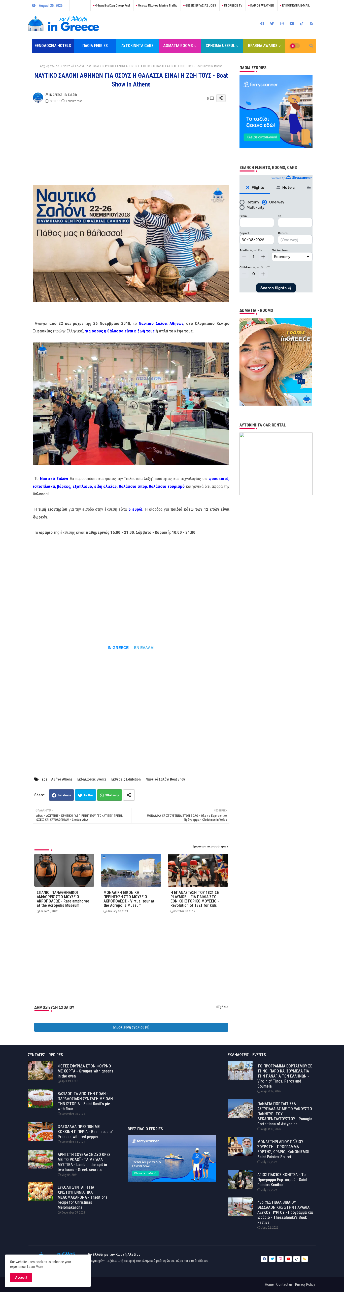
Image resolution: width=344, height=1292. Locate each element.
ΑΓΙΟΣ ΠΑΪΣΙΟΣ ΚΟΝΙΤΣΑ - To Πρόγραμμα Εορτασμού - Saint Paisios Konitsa (282, 1179)
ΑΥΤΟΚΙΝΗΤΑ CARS (137, 45)
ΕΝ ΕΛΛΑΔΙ (144, 648)
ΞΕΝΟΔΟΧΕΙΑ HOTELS (53, 45)
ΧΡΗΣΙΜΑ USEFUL (220, 45)
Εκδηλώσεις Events (91, 779)
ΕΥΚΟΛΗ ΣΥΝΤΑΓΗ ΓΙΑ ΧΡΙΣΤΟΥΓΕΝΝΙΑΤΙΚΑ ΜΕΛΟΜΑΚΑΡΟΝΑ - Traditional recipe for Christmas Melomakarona (83, 1197)
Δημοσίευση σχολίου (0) (131, 1027)
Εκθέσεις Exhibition (126, 779)
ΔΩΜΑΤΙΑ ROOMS (178, 45)
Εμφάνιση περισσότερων (210, 846)
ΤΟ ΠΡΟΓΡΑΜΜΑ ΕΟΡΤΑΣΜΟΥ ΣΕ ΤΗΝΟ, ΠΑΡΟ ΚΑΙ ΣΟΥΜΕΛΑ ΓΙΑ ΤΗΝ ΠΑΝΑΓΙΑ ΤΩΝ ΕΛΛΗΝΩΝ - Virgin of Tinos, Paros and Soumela (284, 1076)
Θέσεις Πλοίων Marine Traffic (157, 5)
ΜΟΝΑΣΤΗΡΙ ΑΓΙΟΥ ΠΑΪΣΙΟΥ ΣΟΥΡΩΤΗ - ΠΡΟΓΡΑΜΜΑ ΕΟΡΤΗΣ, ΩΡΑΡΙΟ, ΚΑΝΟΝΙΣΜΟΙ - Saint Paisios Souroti (284, 1149)
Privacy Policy (305, 1284)
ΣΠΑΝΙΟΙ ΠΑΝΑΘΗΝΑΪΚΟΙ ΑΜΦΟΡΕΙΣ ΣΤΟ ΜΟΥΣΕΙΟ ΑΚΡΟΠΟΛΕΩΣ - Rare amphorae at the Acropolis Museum (63, 899)
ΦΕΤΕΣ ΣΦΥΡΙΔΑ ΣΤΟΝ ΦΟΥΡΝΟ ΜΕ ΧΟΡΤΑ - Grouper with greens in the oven (85, 1071)
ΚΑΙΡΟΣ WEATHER (262, 5)
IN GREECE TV (232, 5)
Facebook (64, 795)
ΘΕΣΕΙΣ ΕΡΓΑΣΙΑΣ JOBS (200, 5)
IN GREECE (118, 648)
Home (269, 1284)
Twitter (88, 795)
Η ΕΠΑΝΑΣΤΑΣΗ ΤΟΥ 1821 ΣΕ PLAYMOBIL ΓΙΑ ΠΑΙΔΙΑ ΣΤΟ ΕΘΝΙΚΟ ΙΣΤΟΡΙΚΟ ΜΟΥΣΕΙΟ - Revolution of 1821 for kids (194, 899)
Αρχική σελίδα (49, 66)
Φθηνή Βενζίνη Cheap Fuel (112, 5)
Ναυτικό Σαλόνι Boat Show (81, 66)
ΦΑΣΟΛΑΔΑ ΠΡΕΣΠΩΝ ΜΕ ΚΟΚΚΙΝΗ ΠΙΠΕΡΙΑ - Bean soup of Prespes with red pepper (85, 1131)
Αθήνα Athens (61, 779)
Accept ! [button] (21, 1277)
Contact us (284, 1284)
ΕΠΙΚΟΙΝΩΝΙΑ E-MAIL (295, 5)
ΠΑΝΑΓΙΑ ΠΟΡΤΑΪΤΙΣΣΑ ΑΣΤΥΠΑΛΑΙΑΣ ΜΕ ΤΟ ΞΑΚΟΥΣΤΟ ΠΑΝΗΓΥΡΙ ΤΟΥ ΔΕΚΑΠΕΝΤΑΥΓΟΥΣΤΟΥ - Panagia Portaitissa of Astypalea (284, 1113)
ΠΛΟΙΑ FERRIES (95, 45)
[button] (311, 46)
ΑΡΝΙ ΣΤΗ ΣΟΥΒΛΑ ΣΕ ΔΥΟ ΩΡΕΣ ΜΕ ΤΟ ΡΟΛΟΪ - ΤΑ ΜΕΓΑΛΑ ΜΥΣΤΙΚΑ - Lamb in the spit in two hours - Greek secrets (84, 1162)
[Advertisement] (136, 146)
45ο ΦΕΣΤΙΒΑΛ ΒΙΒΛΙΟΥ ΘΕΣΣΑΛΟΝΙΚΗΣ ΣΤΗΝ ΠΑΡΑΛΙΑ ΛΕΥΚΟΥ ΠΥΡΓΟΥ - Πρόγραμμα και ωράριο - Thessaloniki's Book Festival (285, 1212)
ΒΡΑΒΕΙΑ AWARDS (263, 45)
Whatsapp (112, 795)
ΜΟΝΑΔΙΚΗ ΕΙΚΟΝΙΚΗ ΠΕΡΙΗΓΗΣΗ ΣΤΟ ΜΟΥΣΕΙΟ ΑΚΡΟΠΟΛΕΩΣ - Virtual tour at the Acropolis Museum (129, 899)
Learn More (35, 1267)
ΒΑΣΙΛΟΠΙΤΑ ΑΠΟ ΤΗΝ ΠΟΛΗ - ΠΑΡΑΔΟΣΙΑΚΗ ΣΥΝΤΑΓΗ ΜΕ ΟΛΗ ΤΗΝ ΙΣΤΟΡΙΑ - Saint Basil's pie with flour (85, 1101)
